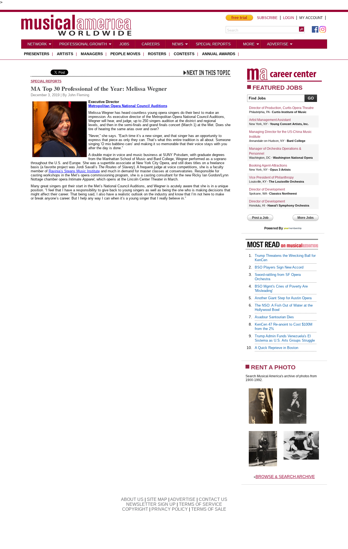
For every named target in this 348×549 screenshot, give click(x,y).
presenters (36, 54)
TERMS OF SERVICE (200, 504)
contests (184, 54)
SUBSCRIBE (267, 18)
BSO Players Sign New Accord (279, 267)
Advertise (277, 44)
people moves (125, 54)
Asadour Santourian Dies (274, 317)
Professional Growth (83, 44)
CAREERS (151, 44)
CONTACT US (213, 499)
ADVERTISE (182, 499)
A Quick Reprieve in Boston (276, 348)
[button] (301, 29)
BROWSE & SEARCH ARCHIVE (285, 476)
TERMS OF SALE (208, 509)
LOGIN (288, 18)
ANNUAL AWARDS (218, 54)
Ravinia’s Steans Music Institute (74, 171)
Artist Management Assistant (270, 120)
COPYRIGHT (135, 509)
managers (92, 54)
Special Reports (213, 44)
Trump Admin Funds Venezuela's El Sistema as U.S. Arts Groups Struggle (285, 338)
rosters (157, 54)
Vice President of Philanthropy (271, 177)
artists (65, 54)
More (248, 44)
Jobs (124, 44)
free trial (239, 17)
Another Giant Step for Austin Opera (283, 298)
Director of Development (267, 189)
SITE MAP (157, 499)
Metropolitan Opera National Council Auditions (127, 106)
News (177, 44)
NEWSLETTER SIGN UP (151, 504)
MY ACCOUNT (311, 18)
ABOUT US (132, 499)
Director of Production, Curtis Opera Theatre (281, 108)
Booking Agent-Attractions (268, 165)
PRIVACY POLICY (169, 509)
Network (37, 44)
